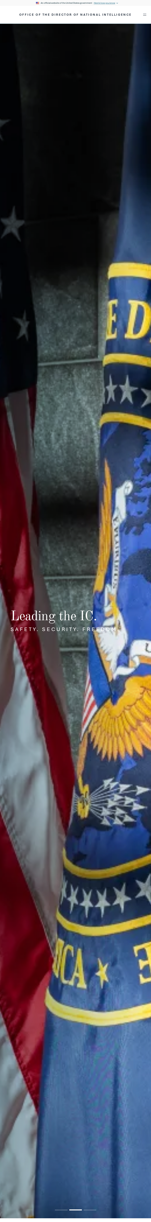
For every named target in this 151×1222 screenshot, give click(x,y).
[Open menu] (144, 14)
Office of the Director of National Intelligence (75, 15)
